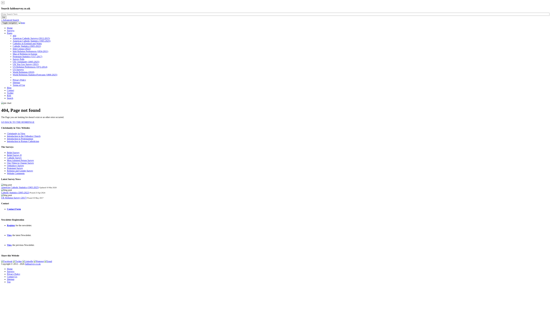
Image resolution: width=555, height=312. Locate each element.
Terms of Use (19, 85)
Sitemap (16, 82)
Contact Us (12, 276)
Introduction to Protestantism (20, 139)
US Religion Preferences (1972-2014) (30, 67)
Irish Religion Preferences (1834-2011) (30, 51)
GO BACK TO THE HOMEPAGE (17, 122)
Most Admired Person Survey (20, 160)
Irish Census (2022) (22, 49)
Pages (9, 33)
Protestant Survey (15, 168)
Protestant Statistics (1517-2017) (27, 56)
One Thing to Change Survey (20, 163)
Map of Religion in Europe (25, 54)
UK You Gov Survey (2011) (26, 64)
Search (10, 98)
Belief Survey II (14, 155)
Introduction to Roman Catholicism (23, 141)
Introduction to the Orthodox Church (23, 136)
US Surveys (18, 69)
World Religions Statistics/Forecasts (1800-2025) (35, 75)
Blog (9, 88)
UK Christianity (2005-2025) (26, 62)
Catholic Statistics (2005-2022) (27, 46)
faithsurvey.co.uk (33, 264)
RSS (9, 95)
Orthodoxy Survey (15, 165)
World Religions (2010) (23, 72)
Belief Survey (13, 152)
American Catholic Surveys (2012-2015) (31, 38)
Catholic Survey (14, 158)
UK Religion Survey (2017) (14, 198)
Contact (10, 90)
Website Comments (16, 173)
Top (9, 282)
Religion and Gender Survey (20, 171)
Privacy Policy (19, 80)
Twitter (10, 93)
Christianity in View (16, 133)
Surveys (10, 30)
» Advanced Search (10, 20)
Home (10, 28)
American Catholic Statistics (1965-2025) (31, 41)
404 (14, 36)
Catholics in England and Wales (27, 43)
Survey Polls (18, 59)
